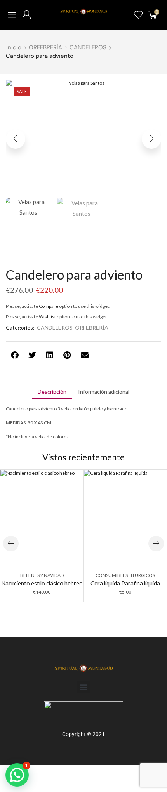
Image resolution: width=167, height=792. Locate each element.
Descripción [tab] (52, 391)
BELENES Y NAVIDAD (42, 575)
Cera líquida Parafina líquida (125, 583)
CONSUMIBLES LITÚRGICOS (125, 575)
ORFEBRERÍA (45, 47)
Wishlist (47, 317)
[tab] (52, 391)
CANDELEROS (88, 47)
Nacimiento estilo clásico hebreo (42, 583)
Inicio (13, 47)
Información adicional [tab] (103, 391)
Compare (48, 306)
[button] (12, 14)
